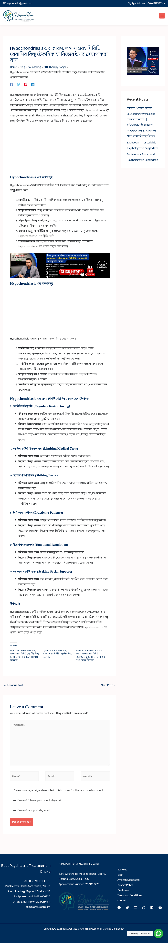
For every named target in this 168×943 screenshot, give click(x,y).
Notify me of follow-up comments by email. (37, 800)
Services (122, 869)
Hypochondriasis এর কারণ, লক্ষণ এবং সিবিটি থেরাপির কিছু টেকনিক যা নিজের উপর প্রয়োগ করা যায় (24, 655)
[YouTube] (160, 907)
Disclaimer (123, 890)
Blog (120, 874)
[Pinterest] (25, 84)
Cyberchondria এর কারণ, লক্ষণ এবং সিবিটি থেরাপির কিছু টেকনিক (57, 653)
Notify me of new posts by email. (31, 810)
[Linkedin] (32, 84)
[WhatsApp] (143, 907)
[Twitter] (18, 84)
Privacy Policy (125, 885)
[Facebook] (11, 84)
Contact (121, 900)
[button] (162, 16)
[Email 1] (135, 907)
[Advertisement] (60, 151)
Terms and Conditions (129, 895)
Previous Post (13, 685)
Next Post (108, 685)
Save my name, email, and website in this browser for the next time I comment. (59, 790)
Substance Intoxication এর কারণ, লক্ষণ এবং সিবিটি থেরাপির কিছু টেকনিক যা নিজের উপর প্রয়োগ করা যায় (90, 655)
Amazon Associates (128, 879)
